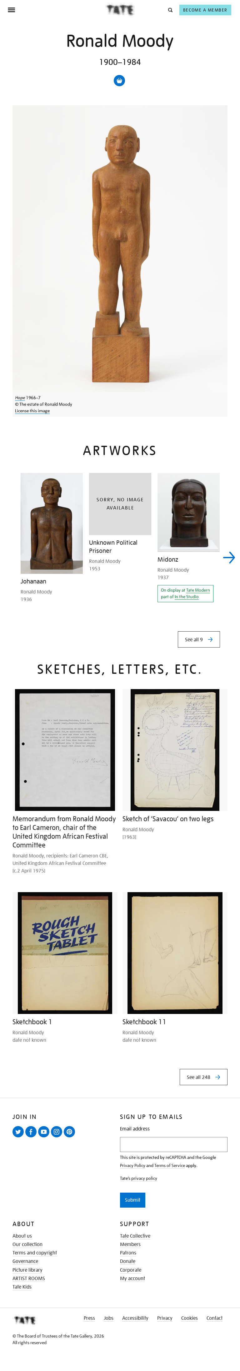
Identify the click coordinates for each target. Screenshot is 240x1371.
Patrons (128, 1253)
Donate (127, 1261)
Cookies (189, 1318)
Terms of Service (169, 1165)
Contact (214, 1318)
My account (132, 1278)
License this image (32, 411)
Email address (135, 1129)
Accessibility (135, 1318)
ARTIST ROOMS (28, 1278)
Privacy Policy (132, 1165)
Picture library (27, 1270)
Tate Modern (198, 590)
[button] (170, 9)
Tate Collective (135, 1236)
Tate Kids (22, 1287)
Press (89, 1318)
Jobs (108, 1318)
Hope (20, 397)
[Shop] (119, 80)
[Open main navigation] (57, 10)
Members (130, 1244)
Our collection (27, 1244)
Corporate (130, 1270)
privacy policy (144, 1178)
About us (22, 1236)
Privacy (164, 1318)
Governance (25, 1261)
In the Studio (187, 596)
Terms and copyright (34, 1253)
